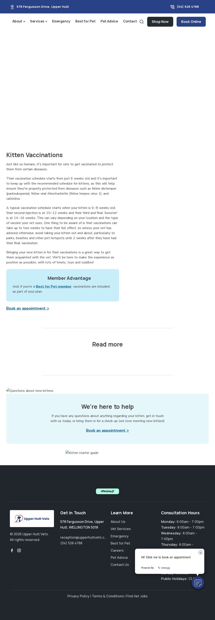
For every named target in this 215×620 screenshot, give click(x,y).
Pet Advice (109, 21)
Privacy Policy (78, 596)
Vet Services (121, 528)
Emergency (61, 21)
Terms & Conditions (108, 596)
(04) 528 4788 (188, 6)
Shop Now (160, 21)
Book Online (191, 21)
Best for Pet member (53, 286)
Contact (130, 21)
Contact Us (120, 564)
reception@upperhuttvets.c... (83, 537)
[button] (198, 582)
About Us (118, 521)
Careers (117, 550)
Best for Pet (85, 21)
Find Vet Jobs (137, 596)
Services (37, 21)
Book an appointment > (27, 308)
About (17, 21)
